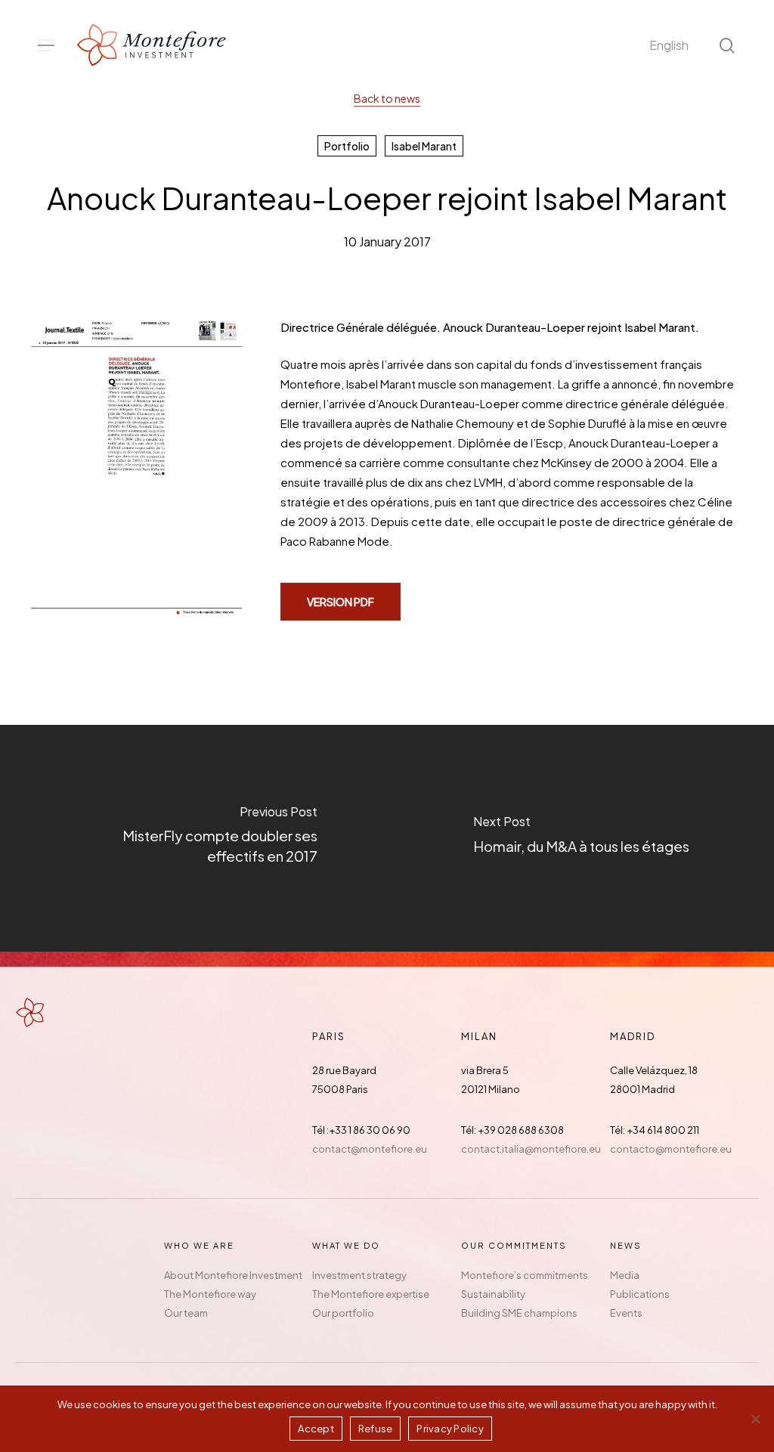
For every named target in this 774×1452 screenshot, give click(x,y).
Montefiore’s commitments (524, 1275)
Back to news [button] (387, 98)
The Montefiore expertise (370, 1294)
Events (626, 1313)
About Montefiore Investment (233, 1275)
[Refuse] (755, 1418)
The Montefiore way (210, 1294)
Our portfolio (343, 1313)
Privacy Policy (450, 1429)
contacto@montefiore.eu (671, 1149)
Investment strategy (359, 1275)
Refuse (375, 1429)
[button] (46, 46)
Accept (316, 1429)
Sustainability (493, 1294)
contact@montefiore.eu (369, 1149)
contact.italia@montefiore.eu (531, 1149)
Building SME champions (519, 1313)
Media (624, 1275)
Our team (186, 1313)
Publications (640, 1294)
